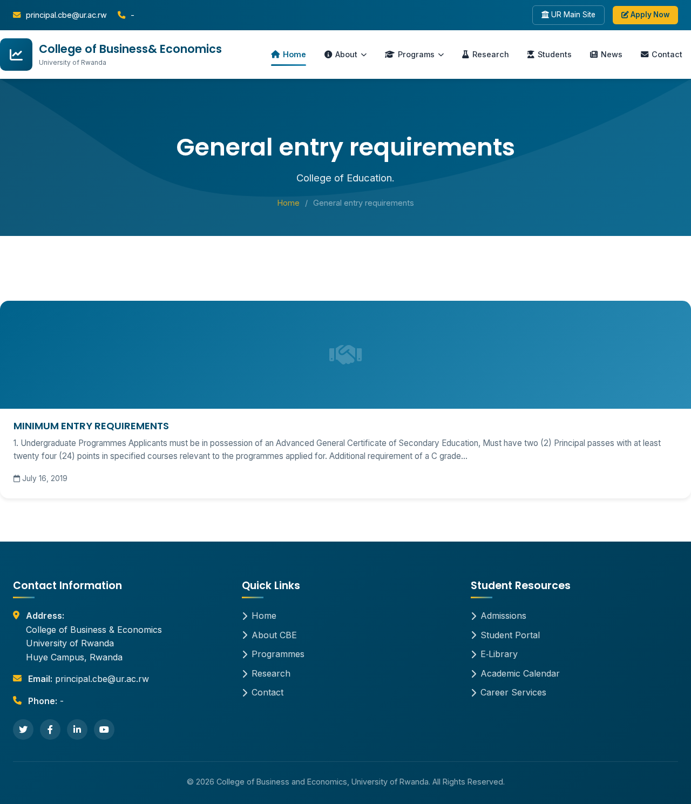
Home (294, 54)
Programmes (278, 653)
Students (555, 54)
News (611, 54)
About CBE (274, 635)
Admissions (503, 615)
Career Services (513, 692)
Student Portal (510, 635)
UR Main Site (572, 14)
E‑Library (499, 653)
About (346, 54)
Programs (416, 54)
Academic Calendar (520, 673)
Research (490, 54)
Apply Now (649, 14)
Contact (667, 54)
